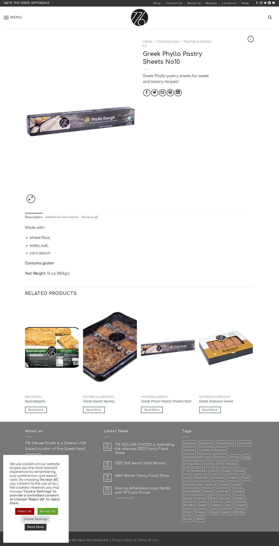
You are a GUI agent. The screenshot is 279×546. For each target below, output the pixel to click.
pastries (223, 491)
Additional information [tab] (62, 217)
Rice (213, 498)
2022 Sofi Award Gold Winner (140, 463)
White (239, 512)
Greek (226, 470)
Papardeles (191, 491)
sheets (239, 498)
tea (228, 505)
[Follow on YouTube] (273, 3)
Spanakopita (35, 401)
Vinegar (200, 512)
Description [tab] (34, 217)
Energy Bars (192, 463)
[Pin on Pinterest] (170, 92)
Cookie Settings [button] (35, 519)
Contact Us (174, 3)
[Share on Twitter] (154, 92)
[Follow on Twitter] (265, 3)
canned (244, 443)
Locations (229, 3)
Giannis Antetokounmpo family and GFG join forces (143, 490)
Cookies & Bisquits (212, 450)
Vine (186, 512)
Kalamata (202, 477)
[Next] (252, 361)
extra (209, 463)
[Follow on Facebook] (257, 3)
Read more (36, 409)
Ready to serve (194, 498)
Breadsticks (225, 443)
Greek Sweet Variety (98, 401)
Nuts (245, 477)
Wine (200, 518)
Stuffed (188, 505)
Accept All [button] (47, 511)
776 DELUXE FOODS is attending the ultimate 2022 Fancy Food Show (144, 449)
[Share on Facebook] (146, 92)
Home (147, 41)
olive (224, 484)
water (227, 512)
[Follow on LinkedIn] (269, 3)
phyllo (238, 491)
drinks (234, 457)
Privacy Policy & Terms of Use (135, 540)
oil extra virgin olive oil (199, 484)
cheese (188, 450)
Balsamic (206, 443)
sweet (203, 505)
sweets (217, 505)
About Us (194, 3)
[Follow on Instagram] (261, 3)
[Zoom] (31, 199)
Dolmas (220, 457)
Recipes (211, 3)
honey (239, 470)
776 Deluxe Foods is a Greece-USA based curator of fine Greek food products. (55, 448)
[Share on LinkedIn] (178, 92)
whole (187, 518)
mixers (233, 477)
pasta (208, 491)
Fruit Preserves (194, 470)
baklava (189, 443)
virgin (214, 512)
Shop (157, 3)
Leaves (218, 477)
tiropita (240, 505)
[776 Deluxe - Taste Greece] (139, 17)
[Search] (270, 17)
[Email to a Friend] (162, 92)
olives (236, 484)
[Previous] (25, 361)
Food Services (168, 41)
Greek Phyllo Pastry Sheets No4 (166, 401)
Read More (35, 527)
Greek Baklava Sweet (216, 401)
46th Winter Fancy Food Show (142, 476)
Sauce (225, 498)
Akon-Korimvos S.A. (93, 540)
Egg (246, 457)
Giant (214, 470)
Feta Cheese (227, 463)
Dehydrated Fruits (196, 457)
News (245, 3)
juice (186, 477)
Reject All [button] (25, 511)
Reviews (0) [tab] (90, 217)
